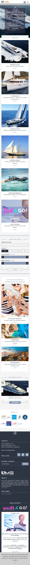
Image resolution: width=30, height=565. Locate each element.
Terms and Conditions (6, 493)
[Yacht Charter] (14, 424)
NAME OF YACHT (6, 242)
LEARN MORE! (15, 551)
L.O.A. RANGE (5, 254)
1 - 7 (12, 250)
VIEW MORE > (4, 487)
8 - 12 (18, 250)
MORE (15, 68)
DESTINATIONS (15, 362)
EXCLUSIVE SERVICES (15, 318)
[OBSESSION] (15, 388)
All (5, 250)
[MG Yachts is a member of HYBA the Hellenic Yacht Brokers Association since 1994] (19, 417)
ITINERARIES (15, 339)
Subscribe (25, 463)
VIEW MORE (15, 28)
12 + (25, 250)
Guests (3, 248)
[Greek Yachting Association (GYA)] (8, 417)
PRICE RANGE (5, 260)
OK (15, 562)
